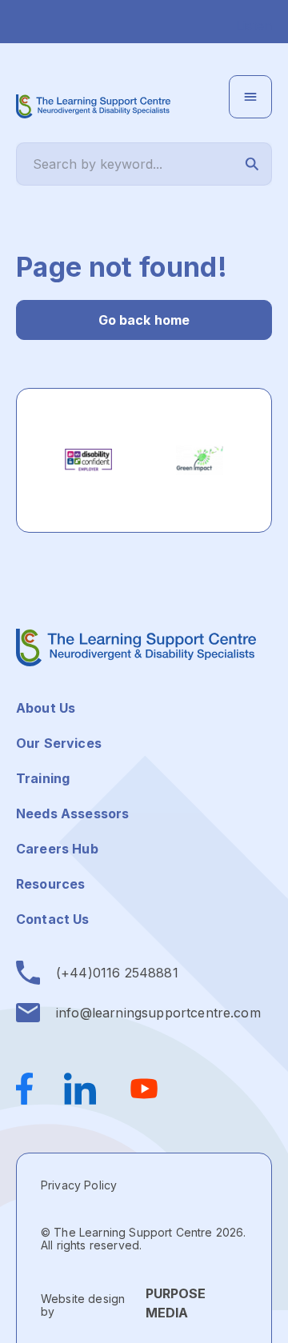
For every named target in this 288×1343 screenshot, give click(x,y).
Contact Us (53, 919)
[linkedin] (80, 1089)
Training (43, 778)
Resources (50, 884)
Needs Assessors (72, 813)
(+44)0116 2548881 (117, 973)
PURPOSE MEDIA (176, 1303)
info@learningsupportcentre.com (158, 1013)
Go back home (144, 320)
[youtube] (144, 1089)
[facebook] (32, 1089)
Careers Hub (57, 849)
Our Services (59, 743)
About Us (45, 708)
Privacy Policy (79, 1185)
